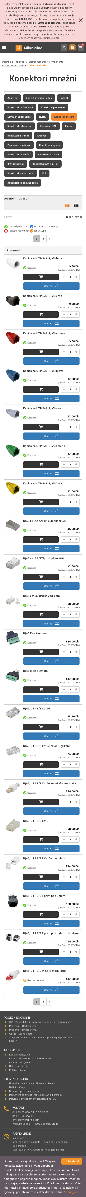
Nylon (42, 117)
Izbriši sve (73, 217)
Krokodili (42, 136)
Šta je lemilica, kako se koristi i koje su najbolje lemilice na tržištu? (42, 1039)
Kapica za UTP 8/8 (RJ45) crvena (44, 333)
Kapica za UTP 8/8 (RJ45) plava (43, 370)
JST (44, 173)
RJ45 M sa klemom (35, 670)
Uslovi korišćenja (18, 1066)
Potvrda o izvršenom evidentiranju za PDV (32, 1099)
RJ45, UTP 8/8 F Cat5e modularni (44, 858)
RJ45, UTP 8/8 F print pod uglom (44, 895)
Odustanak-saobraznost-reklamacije (30, 1058)
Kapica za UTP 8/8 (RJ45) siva (42, 408)
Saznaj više (71, 1192)
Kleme (68, 126)
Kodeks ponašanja (19, 1055)
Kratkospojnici (16, 164)
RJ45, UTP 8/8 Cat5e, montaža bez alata (49, 783)
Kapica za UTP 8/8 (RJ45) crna (42, 295)
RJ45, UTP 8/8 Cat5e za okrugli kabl (46, 746)
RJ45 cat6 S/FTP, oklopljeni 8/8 (43, 558)
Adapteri (13, 98)
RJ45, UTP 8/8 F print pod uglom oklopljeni (50, 933)
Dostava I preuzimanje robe (24, 1091)
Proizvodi (20, 62)
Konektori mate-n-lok (45, 164)
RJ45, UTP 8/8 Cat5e (36, 708)
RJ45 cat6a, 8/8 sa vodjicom (41, 595)
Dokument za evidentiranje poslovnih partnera (35, 1095)
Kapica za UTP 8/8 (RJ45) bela (42, 258)
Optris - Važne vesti (20, 1034)
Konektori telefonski (20, 126)
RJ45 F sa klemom (35, 633)
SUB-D (64, 98)
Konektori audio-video (39, 98)
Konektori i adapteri (13, 65)
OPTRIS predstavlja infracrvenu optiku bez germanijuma (40, 1022)
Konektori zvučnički (18, 154)
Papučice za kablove (19, 145)
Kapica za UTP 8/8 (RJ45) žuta (42, 483)
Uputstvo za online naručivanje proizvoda (32, 1083)
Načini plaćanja (17, 1087)
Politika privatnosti (19, 1070)
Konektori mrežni (64, 117)
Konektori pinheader (53, 107)
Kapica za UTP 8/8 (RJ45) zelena (44, 446)
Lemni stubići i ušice (19, 117)
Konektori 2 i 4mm (18, 136)
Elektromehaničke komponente (46, 62)
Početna (6, 62)
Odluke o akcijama (19, 1062)
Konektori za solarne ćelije (23, 183)
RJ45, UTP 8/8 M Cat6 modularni (44, 970)
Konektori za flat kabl (20, 107)
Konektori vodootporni (21, 173)
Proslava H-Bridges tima (23, 1026)
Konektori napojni (49, 145)
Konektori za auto (48, 154)
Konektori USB (48, 126)
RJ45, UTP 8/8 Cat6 (35, 821)
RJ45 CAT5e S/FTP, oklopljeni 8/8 (44, 521)
